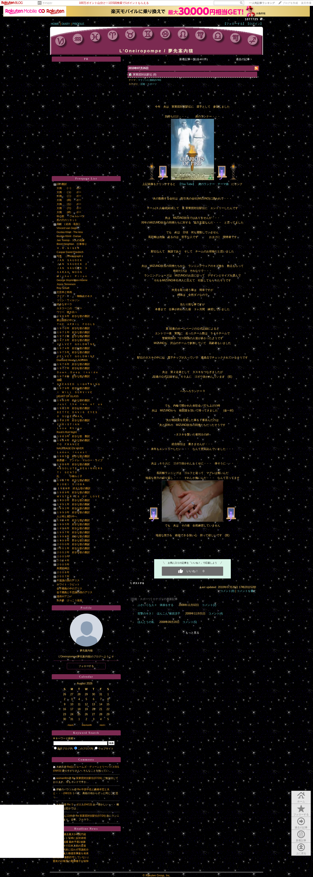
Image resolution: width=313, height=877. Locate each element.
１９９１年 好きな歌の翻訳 (73, 504)
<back (70, 725)
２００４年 (63, 560)
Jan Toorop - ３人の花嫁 (71, 240)
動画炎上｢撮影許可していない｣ (71, 857)
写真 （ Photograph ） (70, 256)
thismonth (87, 725)
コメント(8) (227, 591)
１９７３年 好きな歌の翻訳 (73, 340)
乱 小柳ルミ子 (69, 476)
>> (262, 2)
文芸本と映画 (64, 292)
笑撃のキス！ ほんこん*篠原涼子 (159, 613)
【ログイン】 (254, 23)
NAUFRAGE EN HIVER (70, 448)
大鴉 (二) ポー (69, 192)
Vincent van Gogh (67, 228)
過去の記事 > (244, 59)
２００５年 (63, 564)
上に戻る (301, 853)
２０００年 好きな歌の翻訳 (73, 544)
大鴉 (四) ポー (69, 200)
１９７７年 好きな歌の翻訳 (73, 368)
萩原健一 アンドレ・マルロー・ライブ (80, 460)
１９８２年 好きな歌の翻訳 (73, 420)
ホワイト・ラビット (68, 584)
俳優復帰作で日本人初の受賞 (69, 845)
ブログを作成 (290, 2)
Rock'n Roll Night (67, 432)
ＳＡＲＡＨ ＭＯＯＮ (69, 272)
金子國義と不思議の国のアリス (74, 592)
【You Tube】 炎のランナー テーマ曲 (203, 184)
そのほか (47, 2)
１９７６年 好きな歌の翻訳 (73, 364)
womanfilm (62, 778)
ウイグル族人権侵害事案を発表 (71, 853)
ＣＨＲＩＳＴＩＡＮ (68, 424)
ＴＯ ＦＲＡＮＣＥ (68, 444)
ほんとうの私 (146, 622)
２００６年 (63, 572)
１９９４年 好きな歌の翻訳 (73, 520)
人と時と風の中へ (67, 516)
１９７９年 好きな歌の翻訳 (73, 388)
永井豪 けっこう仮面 (69, 600)
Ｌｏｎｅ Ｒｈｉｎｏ (69, 428)
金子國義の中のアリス (69, 588)
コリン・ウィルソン (68, 300)
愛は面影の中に (66, 320)
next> (102, 725)
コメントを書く (246, 591)
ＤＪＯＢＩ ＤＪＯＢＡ (71, 484)
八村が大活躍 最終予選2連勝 (69, 841)
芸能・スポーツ (148, 84)
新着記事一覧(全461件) (193, 59)
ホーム (301, 801)
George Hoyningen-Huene (72, 280)
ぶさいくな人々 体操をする (156, 605)
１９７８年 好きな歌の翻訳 (73, 376)
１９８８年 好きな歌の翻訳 (73, 488)
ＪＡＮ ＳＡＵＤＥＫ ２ (72, 264)
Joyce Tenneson (66, 284)
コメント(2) (209, 605)
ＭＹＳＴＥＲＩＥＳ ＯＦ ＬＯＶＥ (78, 496)
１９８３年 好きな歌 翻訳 (73, 436)
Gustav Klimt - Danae (69, 236)
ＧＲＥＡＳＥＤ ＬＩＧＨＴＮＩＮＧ (78, 384)
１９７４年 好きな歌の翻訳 (73, 348)
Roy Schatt (63, 288)
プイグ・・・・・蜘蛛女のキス (74, 296)
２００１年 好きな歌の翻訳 (73, 548)
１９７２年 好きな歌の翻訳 (73, 336)
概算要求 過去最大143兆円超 (69, 834)
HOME (55, 24)
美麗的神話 (63, 568)
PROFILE (78, 24)
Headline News (86, 828)
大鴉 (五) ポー (69, 204)
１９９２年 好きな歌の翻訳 (73, 508)
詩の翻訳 (62, 184)
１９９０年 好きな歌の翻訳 (73, 500)
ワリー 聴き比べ (67, 312)
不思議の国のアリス (68, 580)
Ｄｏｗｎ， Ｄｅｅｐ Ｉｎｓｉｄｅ (77, 372)
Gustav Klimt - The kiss (70, 232)
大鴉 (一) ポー (69, 188)
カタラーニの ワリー (69, 308)
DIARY (66, 24)
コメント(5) (189, 622)
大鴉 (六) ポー (69, 208)
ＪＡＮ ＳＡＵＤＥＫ (69, 260)
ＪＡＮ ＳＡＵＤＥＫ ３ (72, 268)
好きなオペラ (64, 304)
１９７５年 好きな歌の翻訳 (73, 352)
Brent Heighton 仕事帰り (72, 244)
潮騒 (59, 380)
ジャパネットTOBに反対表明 (69, 838)
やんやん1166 (64, 815)
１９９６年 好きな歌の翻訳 (73, 528)
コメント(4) (215, 613)
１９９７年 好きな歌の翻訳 (73, 532)
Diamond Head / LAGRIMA (72, 360)
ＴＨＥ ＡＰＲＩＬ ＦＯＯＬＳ (76, 324)
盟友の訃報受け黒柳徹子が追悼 (71, 861)
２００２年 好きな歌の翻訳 (73, 552)
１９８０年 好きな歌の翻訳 (73, 400)
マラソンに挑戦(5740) (149, 80)
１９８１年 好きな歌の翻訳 (73, 408)
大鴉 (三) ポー (69, 196)
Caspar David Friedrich (70, 252)
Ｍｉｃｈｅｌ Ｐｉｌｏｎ (73, 276)
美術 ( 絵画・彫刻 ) (68, 224)
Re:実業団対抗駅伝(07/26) (87, 778)
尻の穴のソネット (67, 220)
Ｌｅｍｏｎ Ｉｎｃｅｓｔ (73, 452)
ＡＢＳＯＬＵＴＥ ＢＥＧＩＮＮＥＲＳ (80, 468)
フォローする (301, 814)
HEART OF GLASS (68, 396)
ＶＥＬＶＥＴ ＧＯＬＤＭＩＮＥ (76, 344)
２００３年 (63, 556)
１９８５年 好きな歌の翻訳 (73, 456)
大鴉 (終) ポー (69, 212)
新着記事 (301, 840)
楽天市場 (306, 2)
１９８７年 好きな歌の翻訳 (73, 480)
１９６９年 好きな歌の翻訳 (73, 316)
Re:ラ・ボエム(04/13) (80, 804)
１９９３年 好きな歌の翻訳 (73, 512)
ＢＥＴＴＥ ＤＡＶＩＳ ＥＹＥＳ (77, 412)
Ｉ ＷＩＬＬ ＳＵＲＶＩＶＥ (74, 392)
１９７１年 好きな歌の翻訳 (73, 332)
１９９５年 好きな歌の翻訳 (73, 524)
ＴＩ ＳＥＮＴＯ (67, 472)
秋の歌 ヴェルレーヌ (71, 216)
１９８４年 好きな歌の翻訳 (73, 440)
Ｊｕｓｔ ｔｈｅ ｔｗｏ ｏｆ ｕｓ (80, 404)
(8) (154, 74)
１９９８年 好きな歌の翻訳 (73, 536)
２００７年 (63, 576)
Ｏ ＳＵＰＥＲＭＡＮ (69, 416)
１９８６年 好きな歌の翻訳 (73, 464)
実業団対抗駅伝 (142, 74)
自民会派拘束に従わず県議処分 (71, 849)
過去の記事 (301, 827)
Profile (86, 607)
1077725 (251, 19)
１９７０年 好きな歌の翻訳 (73, 328)
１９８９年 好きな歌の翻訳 (73, 492)
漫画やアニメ (64, 596)
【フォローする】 (234, 23)
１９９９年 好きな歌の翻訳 (73, 540)
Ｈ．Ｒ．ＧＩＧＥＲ (68, 248)
